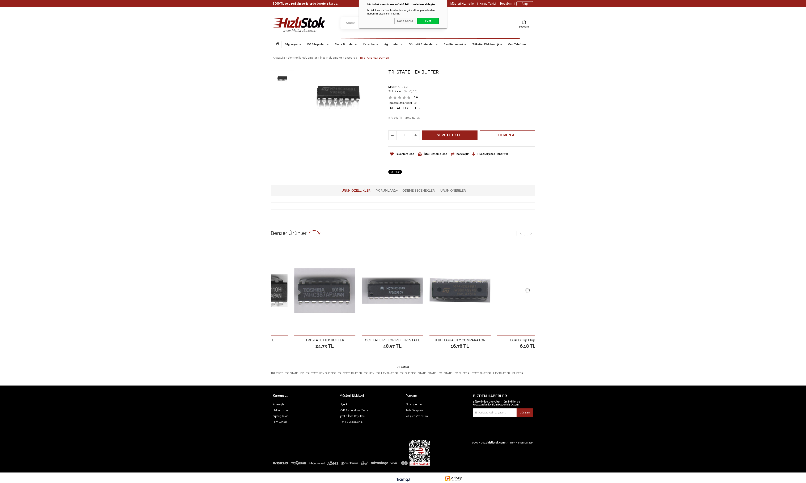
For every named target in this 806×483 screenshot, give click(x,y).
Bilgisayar (291, 44)
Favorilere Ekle (289, 340)
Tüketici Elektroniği (485, 44)
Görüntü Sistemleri (421, 44)
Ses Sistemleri (453, 44)
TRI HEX (369, 373)
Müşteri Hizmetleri (462, 3)
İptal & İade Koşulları (352, 416)
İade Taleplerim (415, 410)
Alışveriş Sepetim (417, 416)
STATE (422, 373)
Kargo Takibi (488, 3)
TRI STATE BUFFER (350, 373)
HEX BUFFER (501, 373)
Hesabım (506, 3)
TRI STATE (277, 373)
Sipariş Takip (280, 416)
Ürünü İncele (303, 340)
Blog (525, 3)
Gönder (525, 412)
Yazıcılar (369, 44)
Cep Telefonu (517, 44)
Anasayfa (278, 44)
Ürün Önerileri (453, 190)
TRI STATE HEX (294, 373)
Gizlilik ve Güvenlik (351, 422)
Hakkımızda (280, 410)
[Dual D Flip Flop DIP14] (492, 290)
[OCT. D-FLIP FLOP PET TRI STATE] (356, 290)
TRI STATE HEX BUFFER (321, 373)
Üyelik (344, 404)
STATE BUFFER (481, 373)
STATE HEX (435, 373)
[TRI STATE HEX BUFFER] (289, 290)
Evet (428, 20)
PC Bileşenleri (316, 44)
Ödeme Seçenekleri (419, 190)
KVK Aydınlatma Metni (354, 410)
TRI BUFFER (408, 373)
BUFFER (517, 373)
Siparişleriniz (414, 404)
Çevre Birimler (344, 44)
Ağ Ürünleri (391, 44)
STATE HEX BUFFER (456, 373)
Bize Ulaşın (280, 422)
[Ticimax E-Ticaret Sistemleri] (403, 480)
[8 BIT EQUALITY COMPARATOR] (424, 290)
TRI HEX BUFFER (387, 373)
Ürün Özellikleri (356, 190)
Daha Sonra (405, 20)
